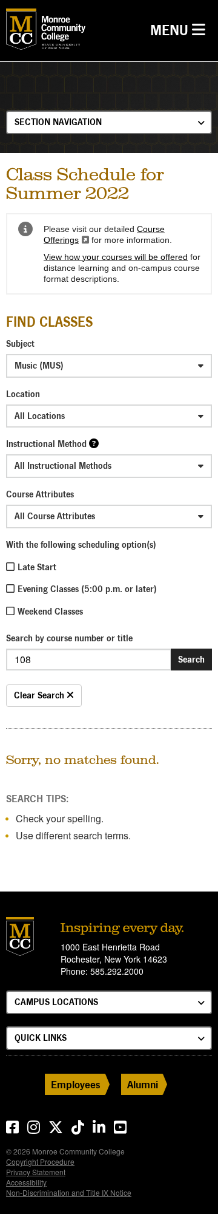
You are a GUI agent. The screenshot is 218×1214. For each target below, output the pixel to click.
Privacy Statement (35, 1172)
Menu (181, 30)
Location (23, 394)
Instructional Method (46, 443)
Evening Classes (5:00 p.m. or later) (87, 589)
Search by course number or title (69, 638)
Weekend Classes (50, 611)
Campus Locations (56, 1002)
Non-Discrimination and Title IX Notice (68, 1192)
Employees (76, 1084)
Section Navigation (58, 122)
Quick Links (41, 1037)
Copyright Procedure (40, 1161)
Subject (20, 343)
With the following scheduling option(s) (81, 544)
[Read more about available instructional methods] (94, 443)
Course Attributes (40, 494)
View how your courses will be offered (116, 257)
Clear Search (40, 695)
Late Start (37, 567)
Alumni (142, 1084)
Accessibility (26, 1182)
